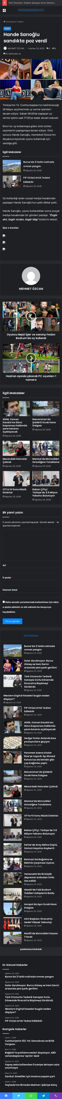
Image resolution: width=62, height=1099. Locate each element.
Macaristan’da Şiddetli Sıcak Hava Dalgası (44, 422)
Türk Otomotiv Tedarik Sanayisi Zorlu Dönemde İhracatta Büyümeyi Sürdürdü (39, 681)
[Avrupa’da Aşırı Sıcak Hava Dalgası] (12, 909)
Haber (20, 21)
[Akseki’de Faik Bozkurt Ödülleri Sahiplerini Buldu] (12, 894)
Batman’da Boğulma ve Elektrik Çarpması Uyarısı (39, 861)
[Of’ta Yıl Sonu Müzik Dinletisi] (16, 478)
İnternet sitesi (10, 589)
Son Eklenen (31, 635)
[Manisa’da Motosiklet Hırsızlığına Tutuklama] (46, 448)
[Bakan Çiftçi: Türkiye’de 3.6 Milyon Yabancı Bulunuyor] (46, 478)
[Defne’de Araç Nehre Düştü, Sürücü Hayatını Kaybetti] (12, 849)
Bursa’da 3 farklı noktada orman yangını (39, 647)
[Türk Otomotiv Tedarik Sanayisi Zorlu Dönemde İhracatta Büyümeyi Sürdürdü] (12, 681)
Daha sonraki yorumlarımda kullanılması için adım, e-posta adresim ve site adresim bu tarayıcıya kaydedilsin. (31, 607)
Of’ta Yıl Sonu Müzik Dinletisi (14, 491)
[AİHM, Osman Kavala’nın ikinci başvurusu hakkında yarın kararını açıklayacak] (16, 408)
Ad (5, 565)
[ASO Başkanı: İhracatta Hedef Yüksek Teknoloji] (12, 923)
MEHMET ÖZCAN (16, 48)
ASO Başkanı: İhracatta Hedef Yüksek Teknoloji (38, 920)
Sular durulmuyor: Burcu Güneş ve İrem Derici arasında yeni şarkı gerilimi (40, 664)
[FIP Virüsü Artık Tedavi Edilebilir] (12, 182)
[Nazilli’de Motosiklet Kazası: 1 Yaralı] (12, 938)
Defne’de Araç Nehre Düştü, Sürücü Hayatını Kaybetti (41, 846)
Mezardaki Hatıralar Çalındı (15, 460)
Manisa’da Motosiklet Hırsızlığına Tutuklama (45, 460)
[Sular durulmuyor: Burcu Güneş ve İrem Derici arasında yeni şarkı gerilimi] (12, 665)
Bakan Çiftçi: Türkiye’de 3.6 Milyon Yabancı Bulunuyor (45, 492)
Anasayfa (10, 21)
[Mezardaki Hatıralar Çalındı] (16, 448)
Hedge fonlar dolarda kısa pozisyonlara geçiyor (40, 740)
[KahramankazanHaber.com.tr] (31, 10)
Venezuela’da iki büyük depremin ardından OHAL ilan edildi (39, 877)
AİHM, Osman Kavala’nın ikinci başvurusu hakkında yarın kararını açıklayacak (15, 425)
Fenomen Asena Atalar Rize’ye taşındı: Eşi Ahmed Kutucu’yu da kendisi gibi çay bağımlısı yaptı (39, 758)
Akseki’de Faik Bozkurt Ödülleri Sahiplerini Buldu (39, 891)
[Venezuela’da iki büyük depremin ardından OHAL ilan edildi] (12, 878)
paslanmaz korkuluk (31, 949)
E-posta (8, 577)
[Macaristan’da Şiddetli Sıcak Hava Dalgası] (46, 408)
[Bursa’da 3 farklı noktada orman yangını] (12, 166)
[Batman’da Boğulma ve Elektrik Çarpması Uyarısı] (12, 864)
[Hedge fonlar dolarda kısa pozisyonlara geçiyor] (12, 743)
